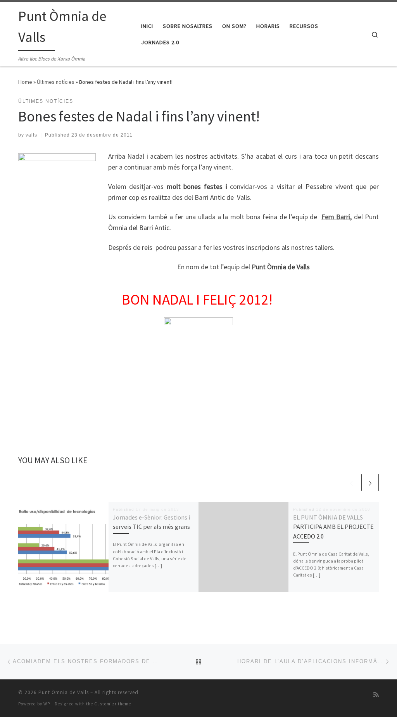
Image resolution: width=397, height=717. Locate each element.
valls (31, 135)
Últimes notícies (55, 81)
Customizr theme (112, 704)
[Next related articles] (370, 482)
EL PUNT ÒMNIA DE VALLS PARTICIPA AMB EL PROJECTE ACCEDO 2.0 (333, 526)
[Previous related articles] (351, 482)
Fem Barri (335, 216)
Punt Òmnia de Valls (63, 692)
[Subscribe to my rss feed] (376, 695)
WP (46, 704)
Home (25, 81)
